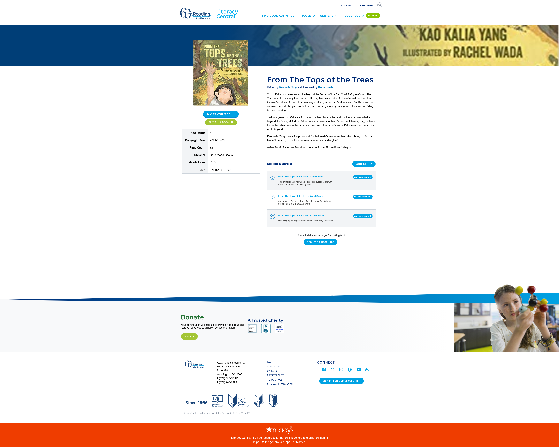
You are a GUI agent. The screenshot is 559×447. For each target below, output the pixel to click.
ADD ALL (362, 164)
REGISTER (366, 5)
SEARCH (379, 5)
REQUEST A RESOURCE (320, 241)
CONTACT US (274, 366)
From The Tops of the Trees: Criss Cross (300, 176)
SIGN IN (346, 5)
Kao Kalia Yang (288, 87)
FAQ (269, 361)
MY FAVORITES (219, 114)
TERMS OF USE (276, 379)
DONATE (373, 15)
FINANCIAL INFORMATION (280, 384)
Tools (306, 16)
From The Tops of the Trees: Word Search (301, 196)
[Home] (197, 9)
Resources (351, 16)
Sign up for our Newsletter (341, 380)
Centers (327, 16)
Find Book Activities (278, 16)
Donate (189, 336)
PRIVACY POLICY (275, 375)
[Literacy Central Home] (227, 9)
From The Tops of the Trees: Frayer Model (301, 215)
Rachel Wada (325, 87)
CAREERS (272, 370)
